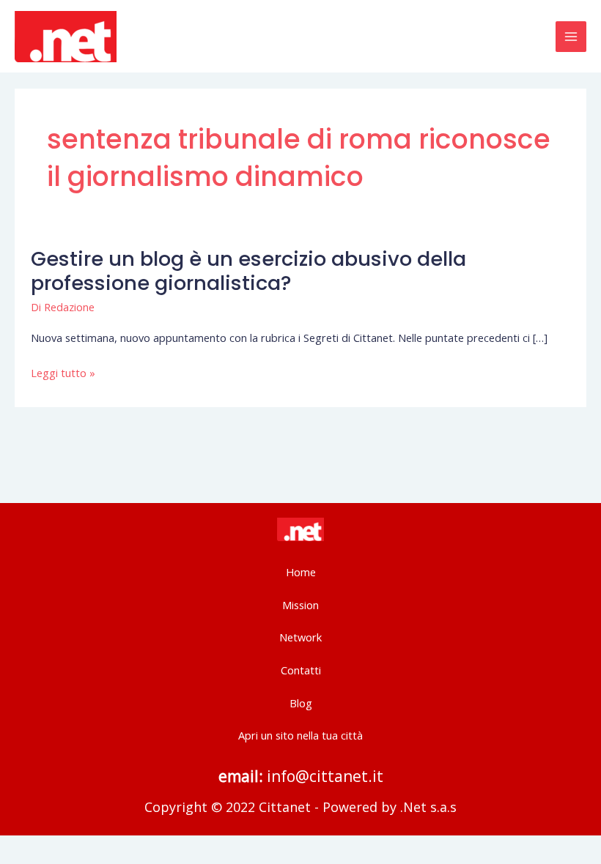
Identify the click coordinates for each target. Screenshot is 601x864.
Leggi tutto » (63, 372)
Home (301, 572)
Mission (300, 604)
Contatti (301, 670)
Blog (301, 703)
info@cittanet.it (323, 776)
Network (300, 637)
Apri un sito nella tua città (300, 735)
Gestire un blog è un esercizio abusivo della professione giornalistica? (248, 271)
